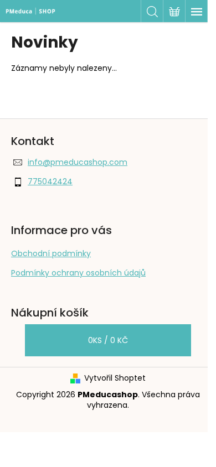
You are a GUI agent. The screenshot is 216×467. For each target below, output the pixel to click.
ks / (108, 340)
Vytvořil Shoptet (115, 378)
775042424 (50, 181)
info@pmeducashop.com (77, 162)
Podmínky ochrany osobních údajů (78, 272)
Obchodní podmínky (51, 253)
